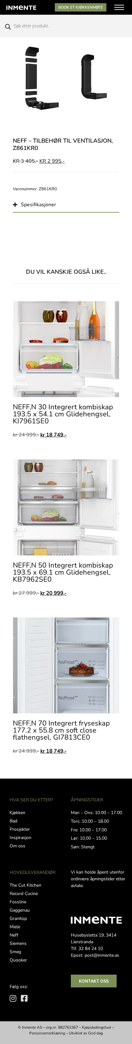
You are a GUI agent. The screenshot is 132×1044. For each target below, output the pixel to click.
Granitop (18, 918)
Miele (15, 927)
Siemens (18, 943)
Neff (14, 935)
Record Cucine (24, 894)
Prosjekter (20, 829)
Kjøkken (17, 813)
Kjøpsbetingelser (96, 1027)
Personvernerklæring (47, 1033)
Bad (13, 821)
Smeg (15, 952)
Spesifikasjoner (38, 204)
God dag (95, 1033)
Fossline (18, 902)
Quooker (18, 960)
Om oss (17, 846)
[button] (66, 204)
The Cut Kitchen (25, 885)
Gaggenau (20, 910)
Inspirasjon (20, 838)
